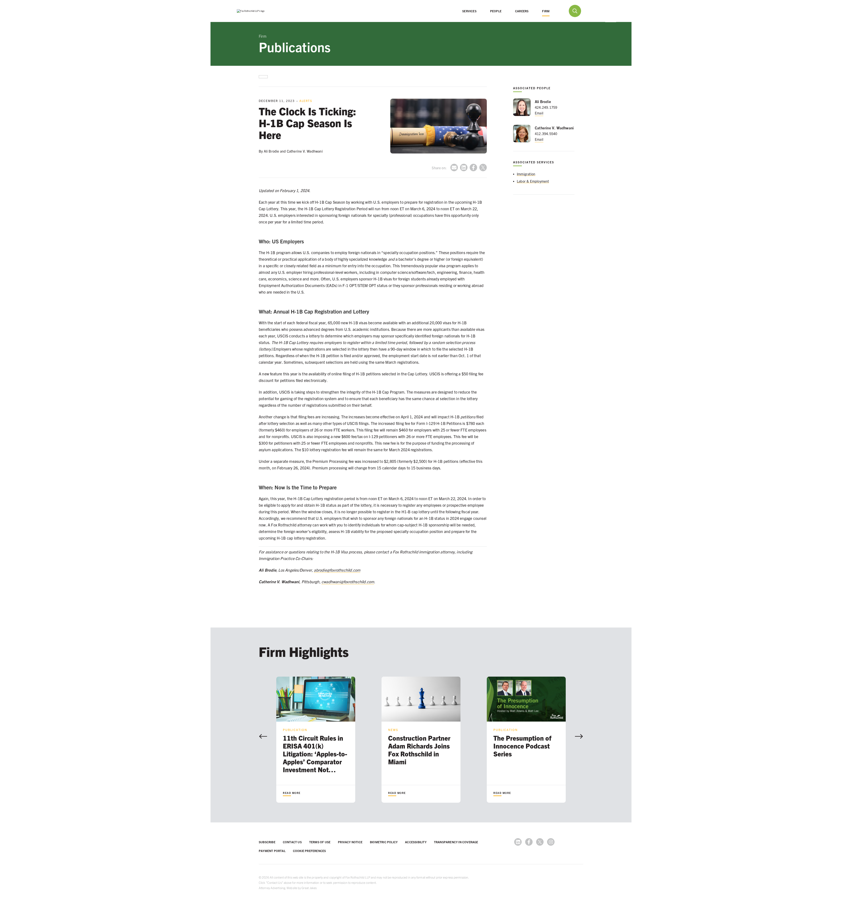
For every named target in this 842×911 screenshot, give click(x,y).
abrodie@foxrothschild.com (337, 569)
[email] (454, 167)
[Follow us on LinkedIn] (518, 842)
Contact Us (292, 842)
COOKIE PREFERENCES (309, 851)
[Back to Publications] (263, 76)
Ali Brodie (543, 101)
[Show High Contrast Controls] (595, 11)
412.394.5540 (546, 133)
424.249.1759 (546, 107)
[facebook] (473, 167)
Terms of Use (319, 842)
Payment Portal (272, 851)
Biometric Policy (384, 842)
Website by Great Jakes (302, 888)
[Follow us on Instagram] (551, 842)
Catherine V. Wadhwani (554, 127)
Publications (294, 46)
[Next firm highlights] (579, 736)
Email (539, 113)
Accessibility (415, 842)
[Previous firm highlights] (263, 736)
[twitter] (483, 167)
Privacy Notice (350, 842)
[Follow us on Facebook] (529, 842)
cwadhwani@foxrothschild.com (347, 581)
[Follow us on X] (540, 842)
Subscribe (267, 842)
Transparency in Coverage (456, 842)
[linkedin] (463, 167)
